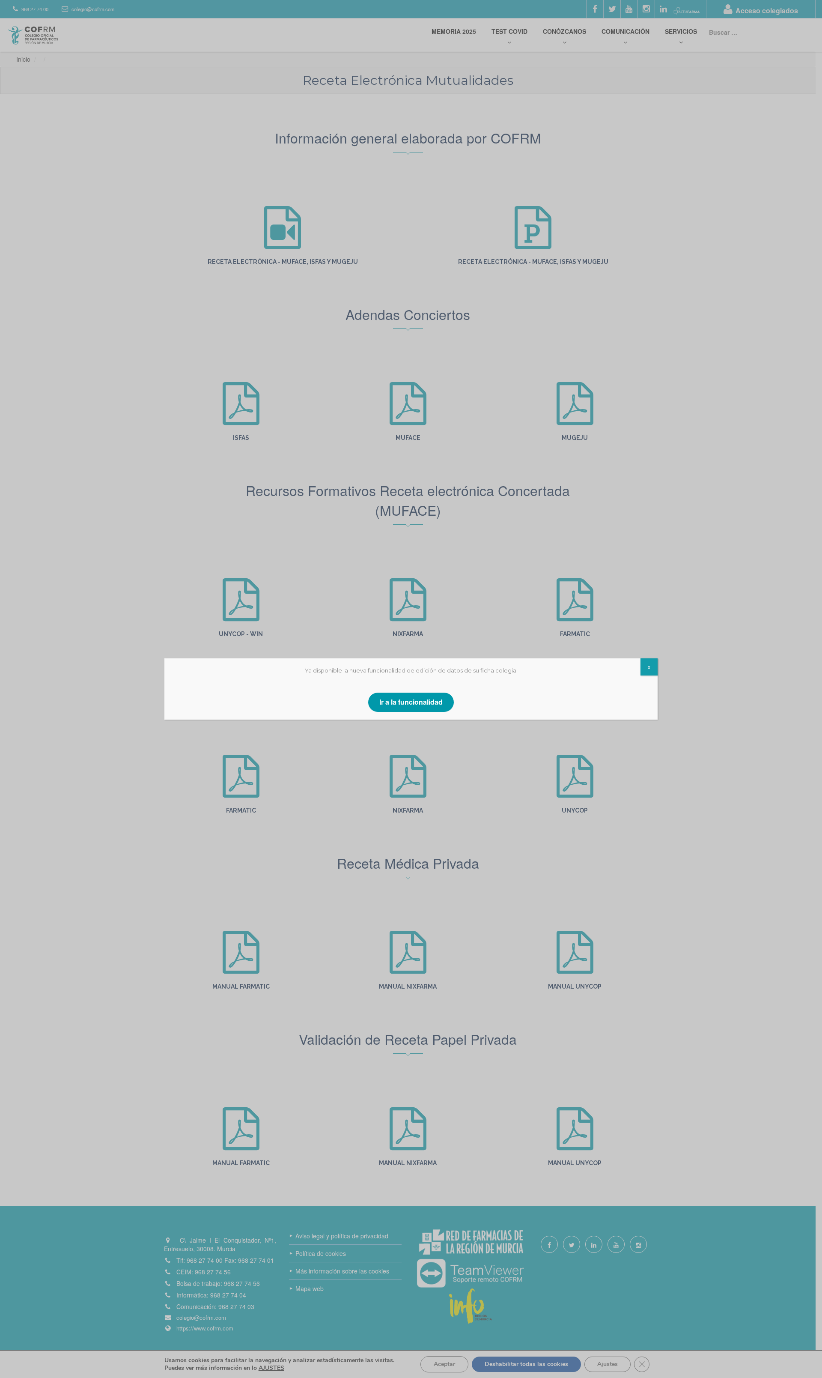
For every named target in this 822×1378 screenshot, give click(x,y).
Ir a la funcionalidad (411, 702)
